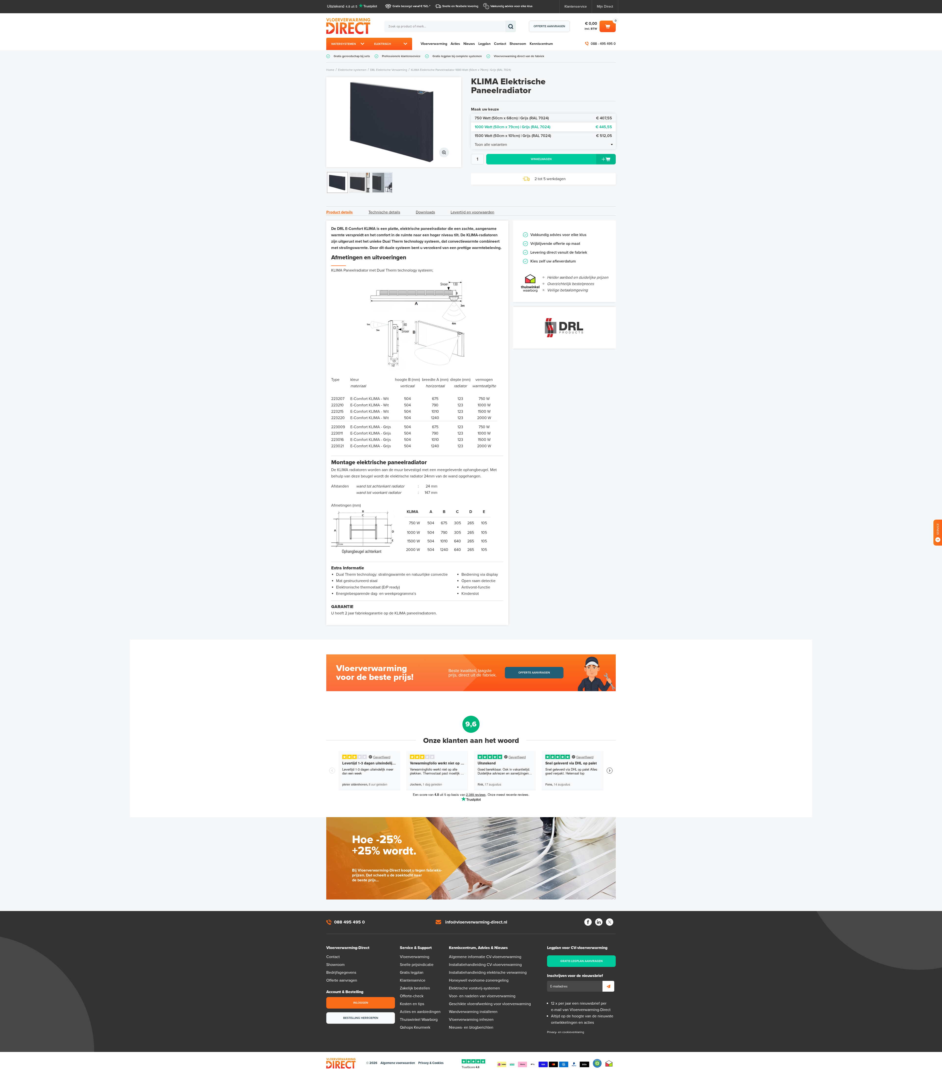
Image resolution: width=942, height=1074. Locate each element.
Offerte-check (411, 996)
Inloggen (360, 1002)
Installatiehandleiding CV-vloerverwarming (485, 964)
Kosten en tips (412, 1003)
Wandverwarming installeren (473, 1011)
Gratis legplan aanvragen (581, 961)
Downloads (425, 212)
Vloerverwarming (434, 44)
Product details (339, 212)
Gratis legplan (411, 972)
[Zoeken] (510, 26)
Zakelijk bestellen (415, 988)
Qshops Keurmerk (415, 1027)
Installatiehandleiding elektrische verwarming (488, 972)
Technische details (384, 212)
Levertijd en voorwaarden (472, 212)
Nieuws (469, 44)
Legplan (484, 44)
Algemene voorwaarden (397, 1063)
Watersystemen (343, 44)
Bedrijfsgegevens (341, 972)
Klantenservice (575, 6)
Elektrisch (382, 44)
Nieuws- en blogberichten (471, 1027)
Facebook (588, 922)
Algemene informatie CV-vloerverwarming (485, 956)
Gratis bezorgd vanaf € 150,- (410, 6)
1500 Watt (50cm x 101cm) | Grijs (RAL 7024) (543, 135)
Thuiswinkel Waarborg (419, 1019)
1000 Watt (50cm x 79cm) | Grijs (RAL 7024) (543, 127)
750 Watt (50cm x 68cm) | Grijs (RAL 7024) (543, 118)
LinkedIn (598, 922)
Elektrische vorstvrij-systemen (474, 988)
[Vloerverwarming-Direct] (349, 26)
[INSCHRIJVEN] (608, 986)
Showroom (518, 44)
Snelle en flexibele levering (460, 6)
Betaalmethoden (543, 1063)
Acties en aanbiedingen (420, 1011)
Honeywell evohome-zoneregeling (479, 980)
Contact (500, 44)
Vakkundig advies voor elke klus (511, 6)
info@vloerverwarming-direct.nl (476, 922)
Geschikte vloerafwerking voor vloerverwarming (490, 1003)
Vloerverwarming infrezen (471, 1019)
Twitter (609, 922)
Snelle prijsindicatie (416, 964)
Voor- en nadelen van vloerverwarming (482, 996)
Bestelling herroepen (360, 1018)
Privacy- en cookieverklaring (565, 1032)
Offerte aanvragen (549, 26)
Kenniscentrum (541, 44)
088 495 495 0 (349, 922)
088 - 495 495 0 (603, 44)
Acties (455, 44)
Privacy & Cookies (431, 1063)
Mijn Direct (605, 6)
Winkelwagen (608, 25)
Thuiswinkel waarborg (609, 1063)
